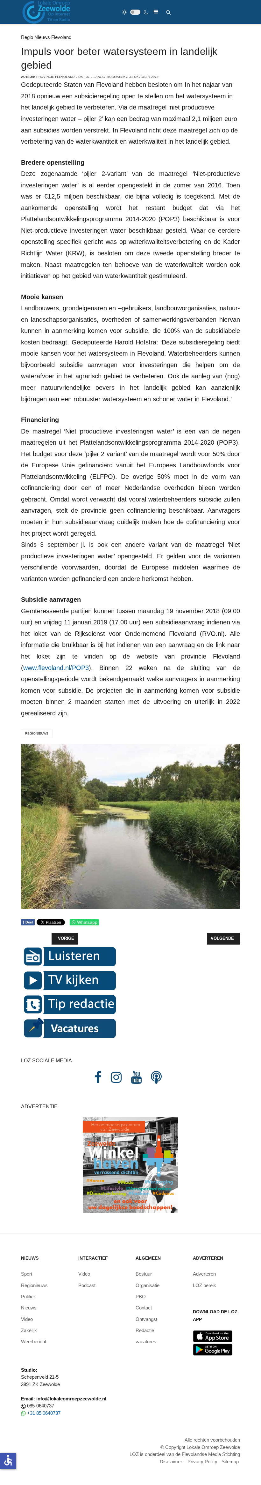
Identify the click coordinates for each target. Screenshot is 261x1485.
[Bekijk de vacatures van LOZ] (68, 1027)
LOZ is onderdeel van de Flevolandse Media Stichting (185, 1454)
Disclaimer (171, 1461)
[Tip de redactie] (68, 1003)
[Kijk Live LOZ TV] (68, 980)
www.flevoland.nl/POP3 (56, 667)
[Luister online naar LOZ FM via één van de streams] (68, 956)
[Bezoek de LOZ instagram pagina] (116, 1077)
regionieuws (36, 733)
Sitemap (230, 1461)
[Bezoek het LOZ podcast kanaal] (156, 1077)
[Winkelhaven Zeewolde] (130, 1164)
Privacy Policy (202, 1461)
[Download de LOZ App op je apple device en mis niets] (213, 1335)
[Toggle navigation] (156, 11)
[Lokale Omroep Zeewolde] (47, 12)
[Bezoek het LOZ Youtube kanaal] (136, 1077)
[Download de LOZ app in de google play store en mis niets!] (213, 1349)
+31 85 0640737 (43, 1413)
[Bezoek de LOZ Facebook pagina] (98, 1077)
